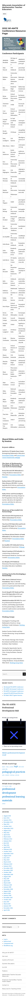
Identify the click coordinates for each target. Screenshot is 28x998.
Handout (7, 541)
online (10, 786)
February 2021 (8, 849)
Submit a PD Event (8, 960)
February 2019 (8, 885)
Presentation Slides (8, 455)
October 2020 (8, 851)
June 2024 (6, 818)
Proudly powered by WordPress (16, 995)
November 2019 (8, 870)
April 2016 (7, 910)
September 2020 (8, 853)
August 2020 (7, 855)
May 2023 (6, 824)
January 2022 (7, 841)
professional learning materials (13, 798)
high (16, 766)
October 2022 (7, 826)
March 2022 (7, 837)
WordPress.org (8, 945)
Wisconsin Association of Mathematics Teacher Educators (13, 7)
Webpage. (22, 547)
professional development (9, 791)
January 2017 (7, 906)
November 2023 (8, 822)
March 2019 (7, 883)
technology (12, 775)
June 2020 (7, 857)
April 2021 (7, 847)
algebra (3, 766)
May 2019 (6, 878)
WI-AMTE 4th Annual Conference (14, 689)
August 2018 (7, 891)
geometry (11, 766)
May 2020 (6, 860)
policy (3, 775)
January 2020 (8, 866)
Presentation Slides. (8, 504)
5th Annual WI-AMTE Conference (13, 687)
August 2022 (7, 830)
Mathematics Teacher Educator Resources (11, 975)
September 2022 (8, 828)
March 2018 (7, 893)
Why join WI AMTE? (8, 952)
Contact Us (5, 985)
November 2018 (8, 889)
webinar (3, 803)
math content (21, 766)
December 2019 (8, 868)
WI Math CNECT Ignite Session (13, 695)
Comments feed (8, 943)
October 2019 (7, 872)
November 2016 (8, 908)
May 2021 (6, 845)
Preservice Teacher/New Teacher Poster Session (12, 980)
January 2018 (7, 895)
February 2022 (8, 839)
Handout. (5, 477)
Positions (4, 971)
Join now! (5, 956)
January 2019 (7, 887)
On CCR (4, 967)
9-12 (3, 786)
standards (7, 775)
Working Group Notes (16, 663)
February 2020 (8, 864)
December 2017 (8, 897)
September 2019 (8, 874)
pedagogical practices (13, 772)
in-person (6, 786)
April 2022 (7, 834)
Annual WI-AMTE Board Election (13, 693)
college (7, 766)
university (17, 775)
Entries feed (7, 941)
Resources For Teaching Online (11, 988)
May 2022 (6, 832)
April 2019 (7, 881)
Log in (5, 939)
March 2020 (7, 862)
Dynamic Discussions (8, 963)
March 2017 (7, 904)
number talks (4, 769)
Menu (4, 13)
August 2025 (7, 816)
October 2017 (7, 899)
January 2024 (7, 820)
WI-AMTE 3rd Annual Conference (14, 691)
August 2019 (7, 876)
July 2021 (6, 843)
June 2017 (6, 901)
